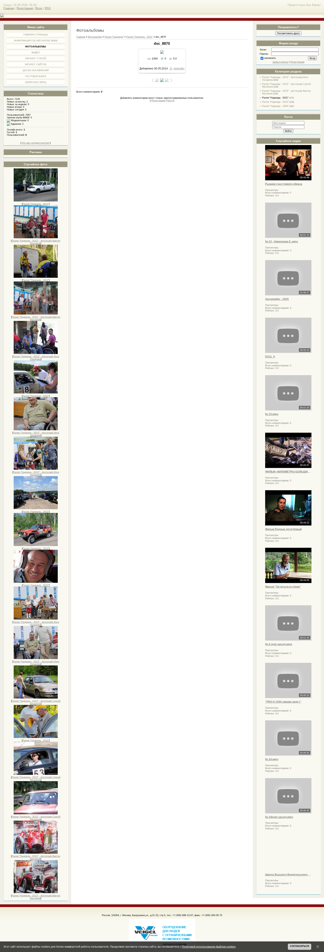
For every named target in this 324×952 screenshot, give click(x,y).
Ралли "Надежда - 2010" (275, 102)
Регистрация (25, 8)
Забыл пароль (280, 62)
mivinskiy (178, 68)
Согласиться (299, 946)
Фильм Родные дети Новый (283, 529)
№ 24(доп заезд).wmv (279, 817)
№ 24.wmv (271, 759)
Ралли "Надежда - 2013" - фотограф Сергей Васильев (36, 702)
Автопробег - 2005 (277, 299)
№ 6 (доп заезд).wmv (278, 644)
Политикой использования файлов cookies (209, 946)
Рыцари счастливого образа (283, 184)
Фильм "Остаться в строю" (283, 586)
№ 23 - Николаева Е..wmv (281, 241)
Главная (8, 8)
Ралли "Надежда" (114, 36)
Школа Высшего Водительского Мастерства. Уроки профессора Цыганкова (288, 874)
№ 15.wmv (271, 414)
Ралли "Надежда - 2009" (275, 106)
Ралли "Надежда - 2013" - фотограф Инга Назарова (36, 357)
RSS (48, 8)
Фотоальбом (95, 36)
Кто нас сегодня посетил (35, 143)
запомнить (270, 58)
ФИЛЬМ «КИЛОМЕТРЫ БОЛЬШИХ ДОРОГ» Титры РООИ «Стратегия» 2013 (288, 471)
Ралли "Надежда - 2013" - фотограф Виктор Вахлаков (36, 242)
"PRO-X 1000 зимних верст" (283, 701)
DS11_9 (270, 356)
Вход (38, 8)
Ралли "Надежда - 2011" (35, 204)
